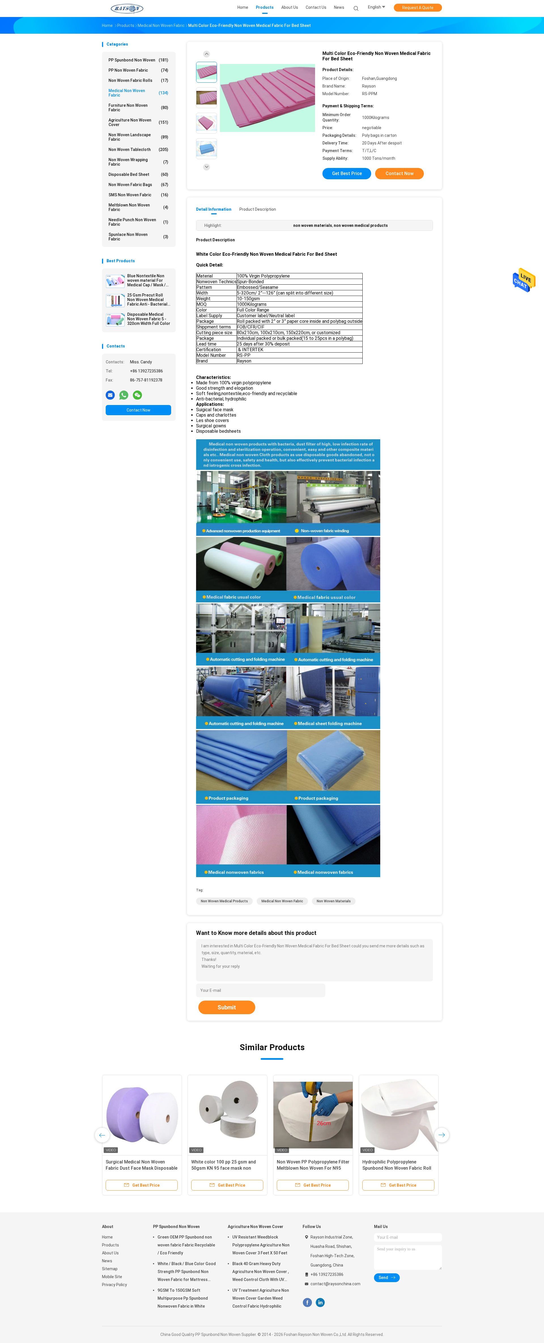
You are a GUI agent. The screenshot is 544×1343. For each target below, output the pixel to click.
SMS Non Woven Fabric (138, 195)
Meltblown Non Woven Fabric (138, 207)
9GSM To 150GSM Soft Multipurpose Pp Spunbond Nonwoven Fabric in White (183, 1298)
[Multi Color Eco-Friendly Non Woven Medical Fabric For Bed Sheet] (267, 98)
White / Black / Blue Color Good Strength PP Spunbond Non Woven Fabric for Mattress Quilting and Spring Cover (187, 1272)
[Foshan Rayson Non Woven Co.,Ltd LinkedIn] (320, 1303)
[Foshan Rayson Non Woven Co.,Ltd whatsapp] (123, 394)
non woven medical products (224, 901)
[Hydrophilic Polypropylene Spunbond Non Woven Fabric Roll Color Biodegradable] (398, 1114)
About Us (110, 1253)
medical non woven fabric (282, 901)
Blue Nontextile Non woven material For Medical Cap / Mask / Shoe (146, 280)
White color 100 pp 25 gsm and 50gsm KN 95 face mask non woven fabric (223, 1168)
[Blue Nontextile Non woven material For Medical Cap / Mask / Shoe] (115, 281)
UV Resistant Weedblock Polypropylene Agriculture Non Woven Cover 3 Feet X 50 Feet (261, 1245)
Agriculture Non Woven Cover (138, 122)
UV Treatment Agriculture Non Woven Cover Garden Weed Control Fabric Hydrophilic (260, 1298)
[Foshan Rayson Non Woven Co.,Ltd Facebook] (307, 1303)
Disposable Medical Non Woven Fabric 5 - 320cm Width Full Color (148, 319)
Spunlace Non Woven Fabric (138, 236)
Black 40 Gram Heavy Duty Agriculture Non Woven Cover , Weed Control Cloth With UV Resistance (260, 1272)
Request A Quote (418, 7)
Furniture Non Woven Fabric (138, 107)
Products (110, 1245)
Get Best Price (347, 173)
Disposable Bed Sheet (138, 174)
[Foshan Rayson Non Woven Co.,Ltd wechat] (137, 394)
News (107, 1261)
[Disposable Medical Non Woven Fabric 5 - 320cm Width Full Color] (115, 319)
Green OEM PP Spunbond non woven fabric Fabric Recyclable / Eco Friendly (186, 1245)
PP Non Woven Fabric (138, 70)
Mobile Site (112, 1276)
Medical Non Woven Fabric (138, 92)
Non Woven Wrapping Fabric (138, 162)
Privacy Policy (114, 1284)
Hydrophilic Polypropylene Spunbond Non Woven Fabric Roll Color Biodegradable (396, 1168)
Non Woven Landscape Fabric (138, 137)
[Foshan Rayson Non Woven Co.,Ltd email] (110, 394)
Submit (227, 1007)
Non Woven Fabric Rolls (138, 80)
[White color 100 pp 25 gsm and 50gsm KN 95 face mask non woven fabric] (227, 1114)
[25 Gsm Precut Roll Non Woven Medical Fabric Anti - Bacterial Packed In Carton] (115, 300)
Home (107, 1237)
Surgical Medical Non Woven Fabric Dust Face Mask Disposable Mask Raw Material (141, 1168)
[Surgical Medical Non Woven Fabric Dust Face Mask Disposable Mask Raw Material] (142, 1114)
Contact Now (138, 410)
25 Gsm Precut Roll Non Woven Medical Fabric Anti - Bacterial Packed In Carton (147, 299)
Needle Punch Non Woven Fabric (138, 222)
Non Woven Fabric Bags (138, 184)
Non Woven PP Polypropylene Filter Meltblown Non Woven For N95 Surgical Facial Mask (313, 1168)
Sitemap (110, 1269)
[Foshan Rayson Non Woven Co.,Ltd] (127, 8)
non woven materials (334, 901)
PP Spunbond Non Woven (138, 60)
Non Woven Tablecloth (138, 149)
